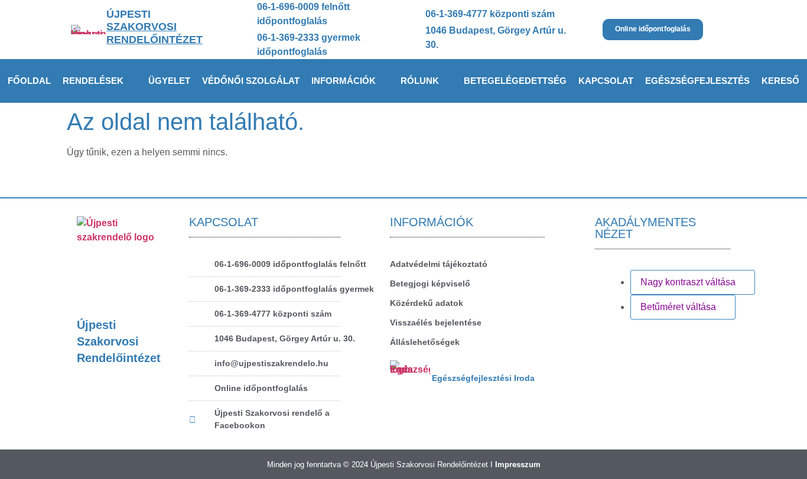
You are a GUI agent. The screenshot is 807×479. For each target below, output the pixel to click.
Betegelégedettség (515, 81)
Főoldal (29, 81)
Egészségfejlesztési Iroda (483, 378)
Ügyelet (169, 81)
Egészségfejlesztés (697, 81)
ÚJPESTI (154, 26)
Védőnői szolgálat (251, 81)
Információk (343, 81)
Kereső (780, 81)
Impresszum (518, 464)
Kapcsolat (605, 81)
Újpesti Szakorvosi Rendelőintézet (119, 341)
